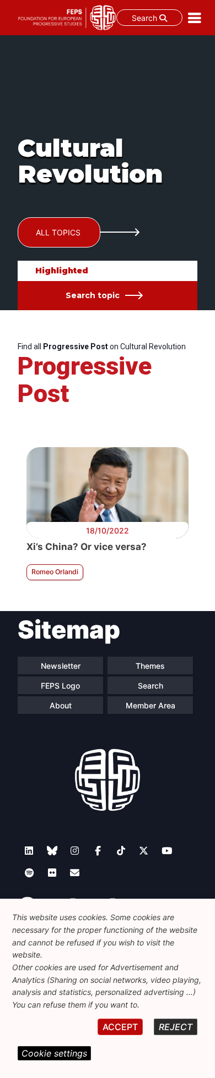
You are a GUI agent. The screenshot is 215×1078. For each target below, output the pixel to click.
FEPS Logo (60, 685)
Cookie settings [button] (54, 1053)
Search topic (93, 295)
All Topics (58, 232)
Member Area (150, 705)
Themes (150, 665)
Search (145, 18)
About (61, 705)
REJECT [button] (175, 1026)
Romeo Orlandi (54, 572)
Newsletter (60, 665)
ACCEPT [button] (120, 1026)
